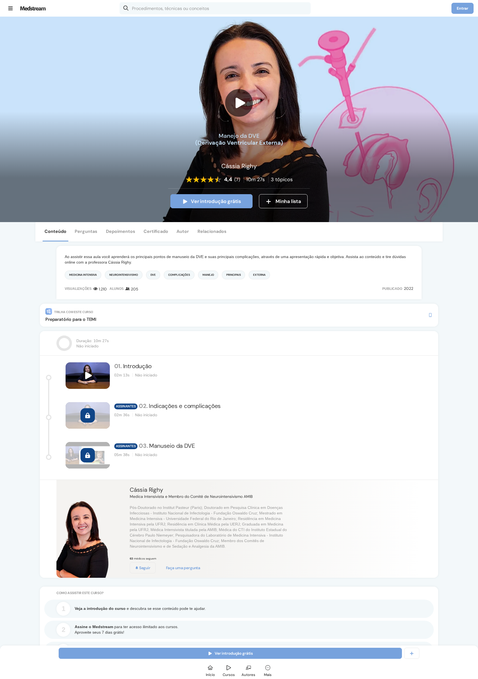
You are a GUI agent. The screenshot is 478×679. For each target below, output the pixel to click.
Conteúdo (55, 231)
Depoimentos (120, 231)
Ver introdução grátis (216, 201)
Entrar (462, 8)
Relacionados (212, 231)
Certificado (156, 231)
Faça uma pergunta (183, 567)
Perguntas (86, 231)
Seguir (144, 567)
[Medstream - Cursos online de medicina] (34, 8)
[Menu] (10, 8)
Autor (182, 231)
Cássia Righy (146, 490)
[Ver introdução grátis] (239, 103)
